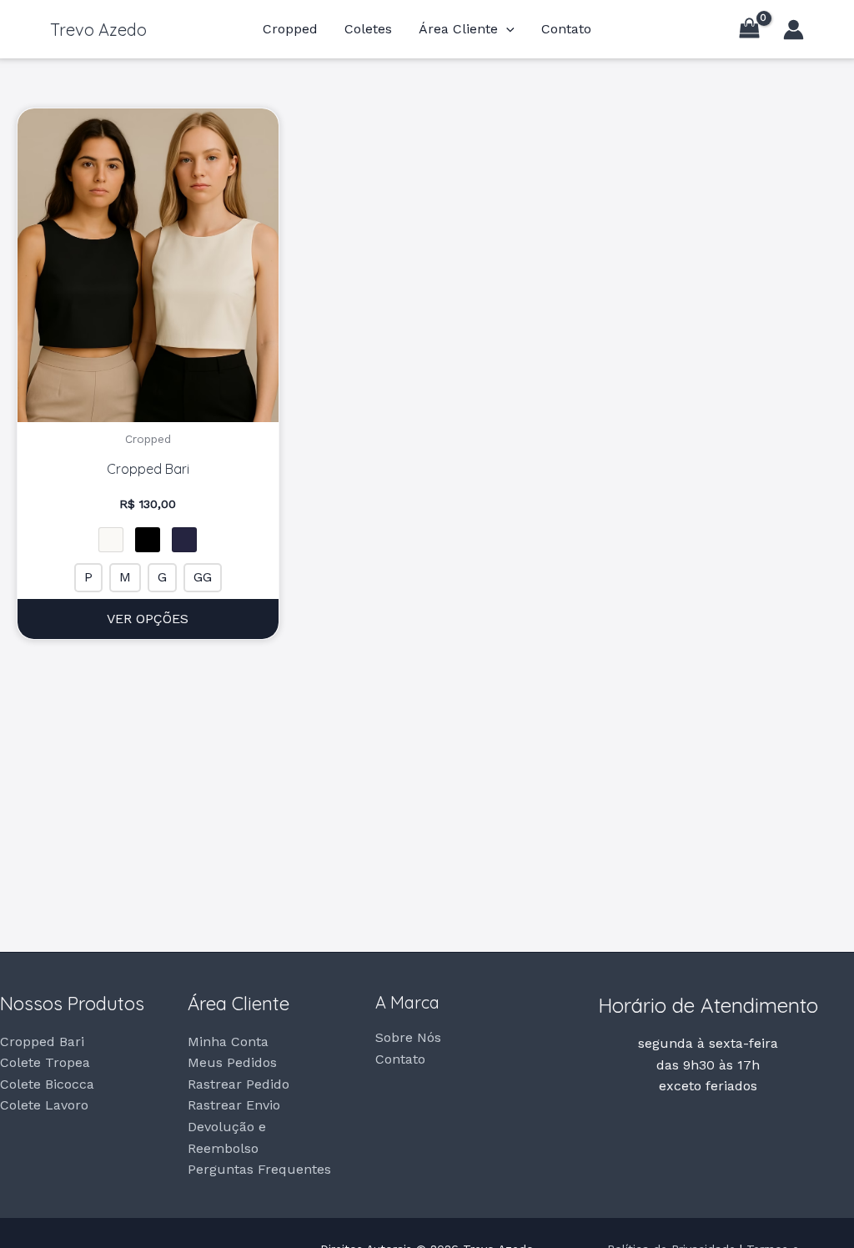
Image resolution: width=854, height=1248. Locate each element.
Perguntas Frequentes (259, 1169)
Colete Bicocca (47, 1084)
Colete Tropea (45, 1062)
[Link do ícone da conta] (793, 29)
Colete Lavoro (44, 1105)
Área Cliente (458, 29)
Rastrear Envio (234, 1105)
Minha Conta (228, 1041)
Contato (566, 29)
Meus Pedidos (232, 1062)
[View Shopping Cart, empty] (748, 29)
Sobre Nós (408, 1037)
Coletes (368, 29)
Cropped (290, 29)
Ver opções (147, 619)
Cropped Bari (42, 1041)
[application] (506, 29)
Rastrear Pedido (238, 1084)
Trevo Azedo (98, 29)
